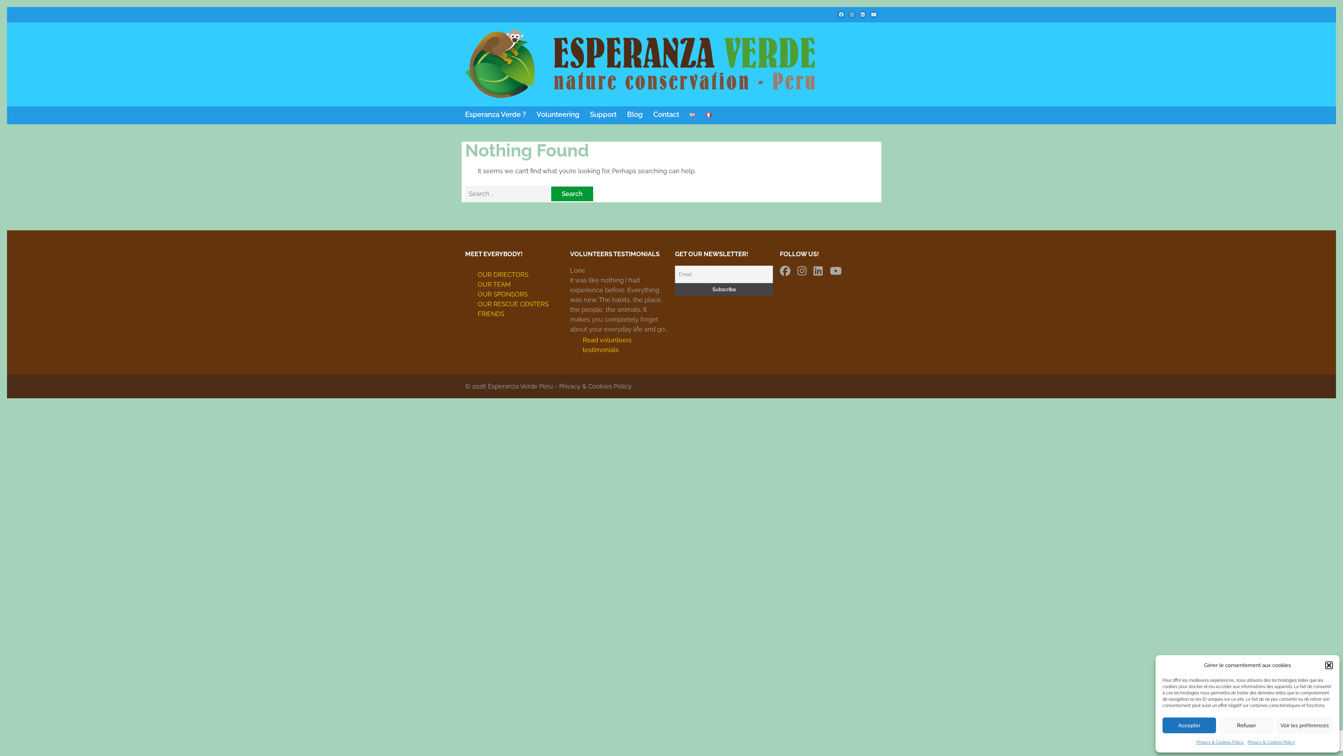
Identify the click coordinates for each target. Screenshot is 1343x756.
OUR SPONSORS (503, 294)
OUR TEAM (494, 284)
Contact (666, 115)
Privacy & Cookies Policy (1220, 742)
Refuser (1246, 725)
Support (603, 115)
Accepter (1189, 725)
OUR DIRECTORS (503, 274)
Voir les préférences (1304, 725)
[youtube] (873, 14)
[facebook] (841, 14)
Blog (635, 115)
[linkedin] (863, 14)
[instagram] (852, 14)
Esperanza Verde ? (495, 115)
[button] (1329, 665)
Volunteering (558, 115)
